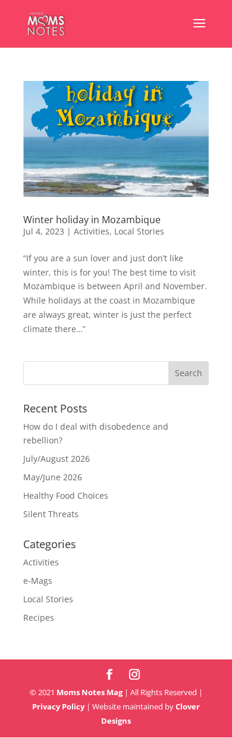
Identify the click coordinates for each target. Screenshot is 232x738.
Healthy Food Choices (65, 495)
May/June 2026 (52, 477)
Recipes (38, 617)
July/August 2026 (56, 458)
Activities (91, 231)
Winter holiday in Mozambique (92, 219)
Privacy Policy (58, 706)
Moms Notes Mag (90, 692)
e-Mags (37, 580)
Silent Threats (51, 514)
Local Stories (139, 231)
